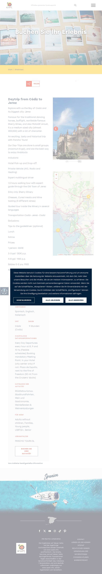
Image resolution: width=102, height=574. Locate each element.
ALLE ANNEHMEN (76, 300)
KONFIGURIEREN (24, 300)
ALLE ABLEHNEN (53, 300)
